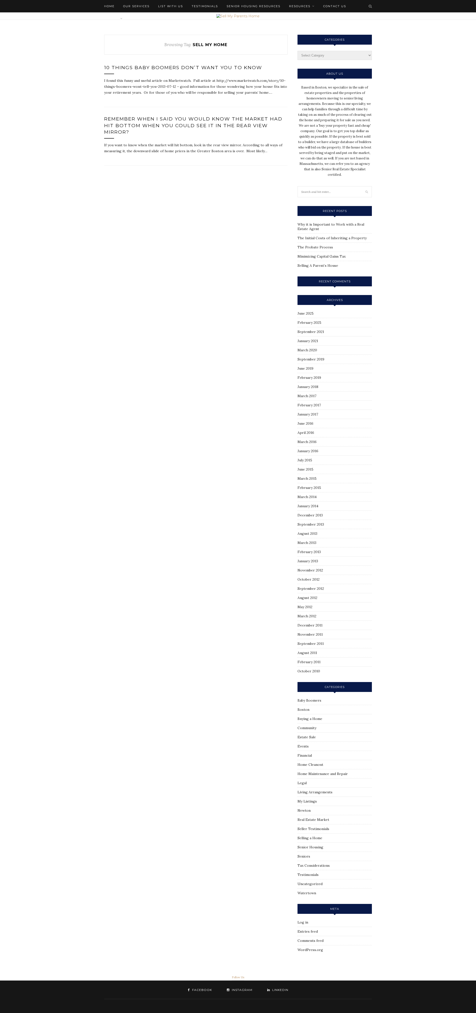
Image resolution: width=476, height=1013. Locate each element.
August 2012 (307, 598)
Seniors (304, 856)
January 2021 (308, 341)
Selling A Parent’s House (318, 265)
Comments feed (311, 940)
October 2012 (309, 579)
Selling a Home (310, 838)
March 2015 (307, 478)
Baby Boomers (309, 700)
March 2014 (307, 497)
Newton (304, 810)
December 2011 (310, 625)
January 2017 (308, 414)
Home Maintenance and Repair (323, 774)
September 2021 (311, 331)
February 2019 (309, 377)
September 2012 (311, 588)
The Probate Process (315, 247)
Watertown (307, 893)
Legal (302, 783)
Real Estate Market (313, 819)
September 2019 (311, 359)
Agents (111, 18)
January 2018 (308, 387)
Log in (303, 922)
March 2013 (307, 542)
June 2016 (305, 423)
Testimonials (205, 6)
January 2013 (308, 561)
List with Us (170, 6)
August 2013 (307, 533)
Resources (299, 6)
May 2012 (305, 607)
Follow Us (238, 977)
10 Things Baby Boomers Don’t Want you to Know (183, 67)
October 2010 (309, 671)
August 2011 (307, 653)
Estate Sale (307, 737)
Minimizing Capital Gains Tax (322, 256)
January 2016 (308, 451)
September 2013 (311, 524)
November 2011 (310, 634)
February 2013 (309, 552)
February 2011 (309, 662)
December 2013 (310, 515)
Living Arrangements (315, 792)
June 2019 (305, 368)
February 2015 (309, 487)
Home (109, 6)
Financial (305, 755)
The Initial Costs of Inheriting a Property (332, 238)
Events (303, 746)
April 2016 (306, 432)
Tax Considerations (314, 865)
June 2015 (305, 469)
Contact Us (334, 6)
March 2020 (307, 350)
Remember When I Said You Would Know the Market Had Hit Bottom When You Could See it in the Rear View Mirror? (193, 125)
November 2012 (310, 570)
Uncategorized (310, 884)
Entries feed (308, 931)
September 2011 (311, 643)
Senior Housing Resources (253, 6)
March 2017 (307, 396)
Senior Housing (310, 847)
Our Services (136, 6)
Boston (303, 709)
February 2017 (309, 405)
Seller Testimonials (313, 829)
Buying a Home (310, 718)
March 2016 (307, 442)
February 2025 (309, 322)
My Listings (307, 801)
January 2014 (308, 506)
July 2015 (305, 460)
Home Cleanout (310, 764)
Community (307, 728)
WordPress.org (310, 950)
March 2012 (307, 616)
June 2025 (306, 313)
